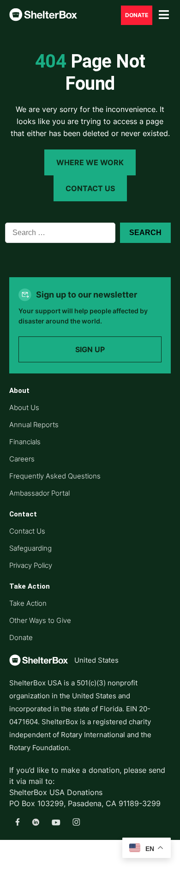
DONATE (136, 15)
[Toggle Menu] (164, 15)
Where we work (90, 162)
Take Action (28, 603)
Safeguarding (30, 548)
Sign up (90, 349)
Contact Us (90, 188)
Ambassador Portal (39, 493)
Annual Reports (34, 424)
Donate (21, 637)
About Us (24, 407)
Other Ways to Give (40, 620)
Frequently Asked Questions (55, 476)
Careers (22, 458)
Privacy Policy (30, 565)
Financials (25, 441)
